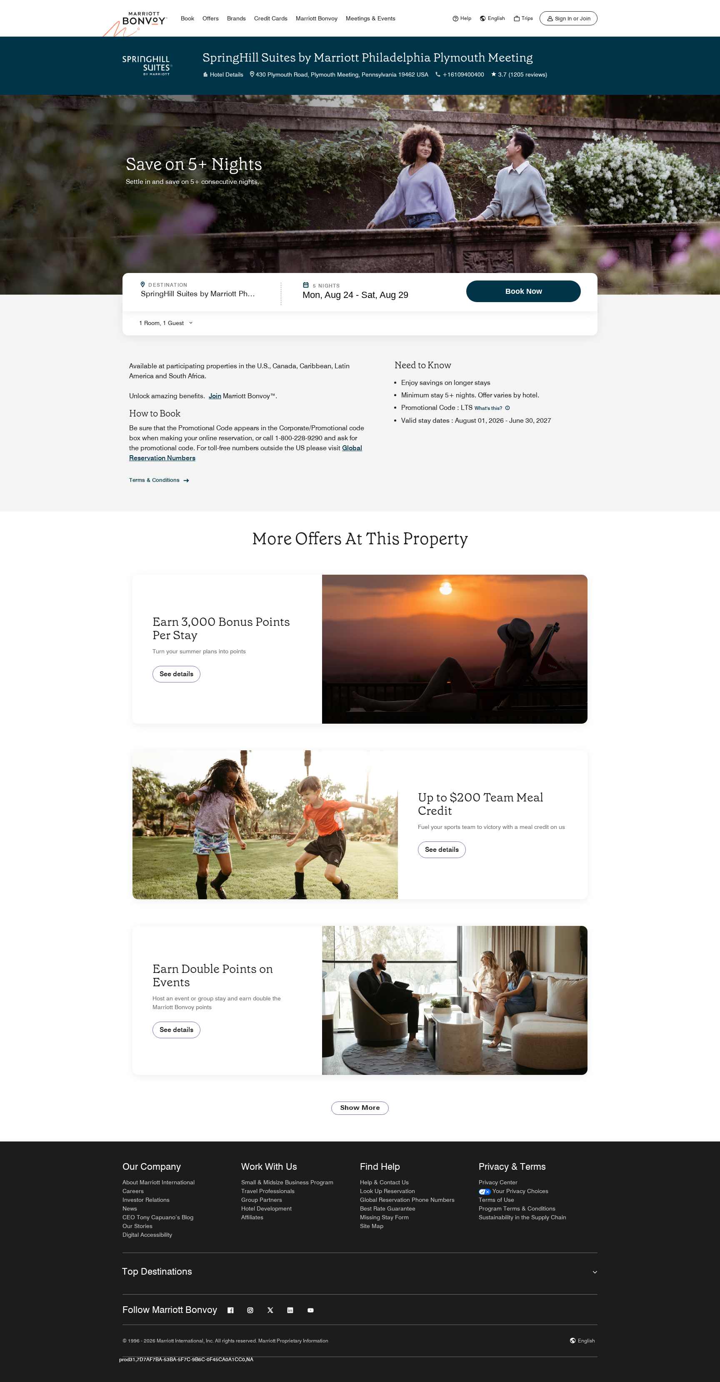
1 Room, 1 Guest (161, 323)
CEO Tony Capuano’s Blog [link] (157, 1217)
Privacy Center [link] (498, 1182)
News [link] (129, 1208)
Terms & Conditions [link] (154, 479)
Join (215, 396)
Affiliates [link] (252, 1217)
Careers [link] (133, 1191)
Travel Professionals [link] (268, 1191)
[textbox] (208, 297)
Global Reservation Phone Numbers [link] (407, 1199)
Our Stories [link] (137, 1226)
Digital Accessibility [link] (147, 1234)
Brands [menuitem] (236, 18)
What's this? (489, 408)
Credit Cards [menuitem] (271, 18)
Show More (360, 1108)
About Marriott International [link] (158, 1182)
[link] (460, 18)
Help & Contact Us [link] (384, 1182)
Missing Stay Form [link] (384, 1217)
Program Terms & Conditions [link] (517, 1208)
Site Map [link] (371, 1226)
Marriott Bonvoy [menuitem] (317, 18)
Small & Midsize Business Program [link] (287, 1182)
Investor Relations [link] (146, 1199)
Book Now (523, 291)
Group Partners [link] (261, 1199)
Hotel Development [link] (266, 1208)
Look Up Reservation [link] (387, 1191)
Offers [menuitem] (210, 18)
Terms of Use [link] (496, 1199)
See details (176, 674)
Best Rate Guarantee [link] (387, 1208)
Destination (203, 285)
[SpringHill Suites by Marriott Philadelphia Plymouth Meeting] (147, 65)
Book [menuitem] (187, 18)
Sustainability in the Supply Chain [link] (522, 1217)
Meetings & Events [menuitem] (370, 18)
